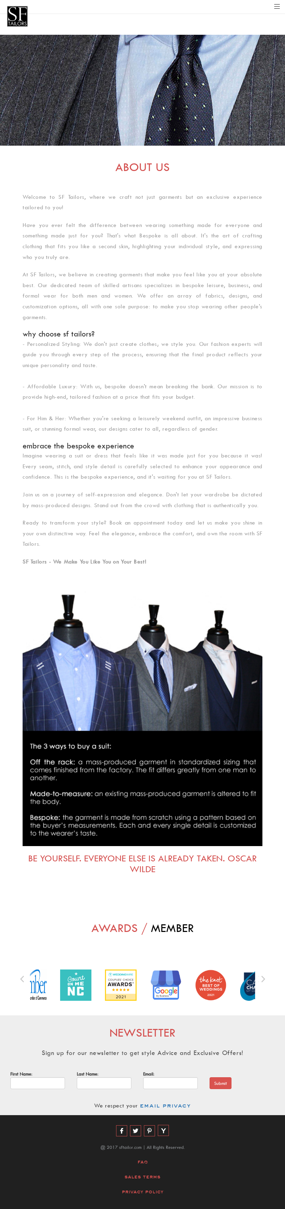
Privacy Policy (142, 1192)
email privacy (165, 1106)
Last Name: (87, 1074)
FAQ (142, 1162)
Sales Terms (142, 1177)
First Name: (21, 1074)
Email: (148, 1074)
